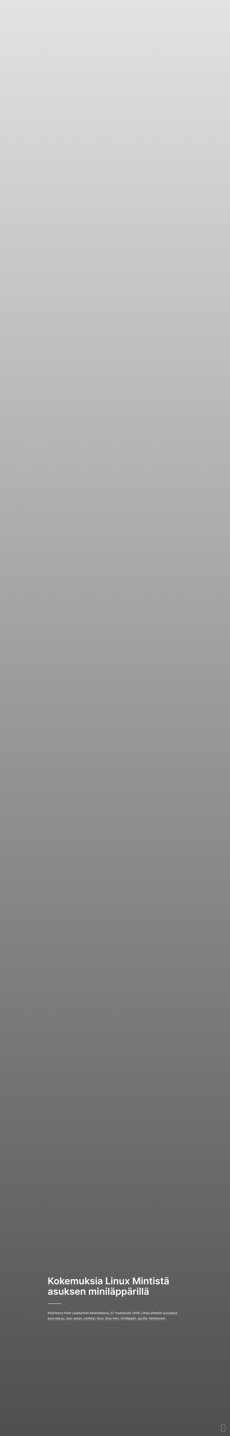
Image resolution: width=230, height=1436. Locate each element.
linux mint (112, 1318)
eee (69, 1318)
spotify (142, 1318)
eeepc (77, 1318)
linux (100, 1318)
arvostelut (170, 1313)
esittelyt (89, 1318)
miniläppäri (128, 1318)
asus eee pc (56, 1318)
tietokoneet (157, 1318)
